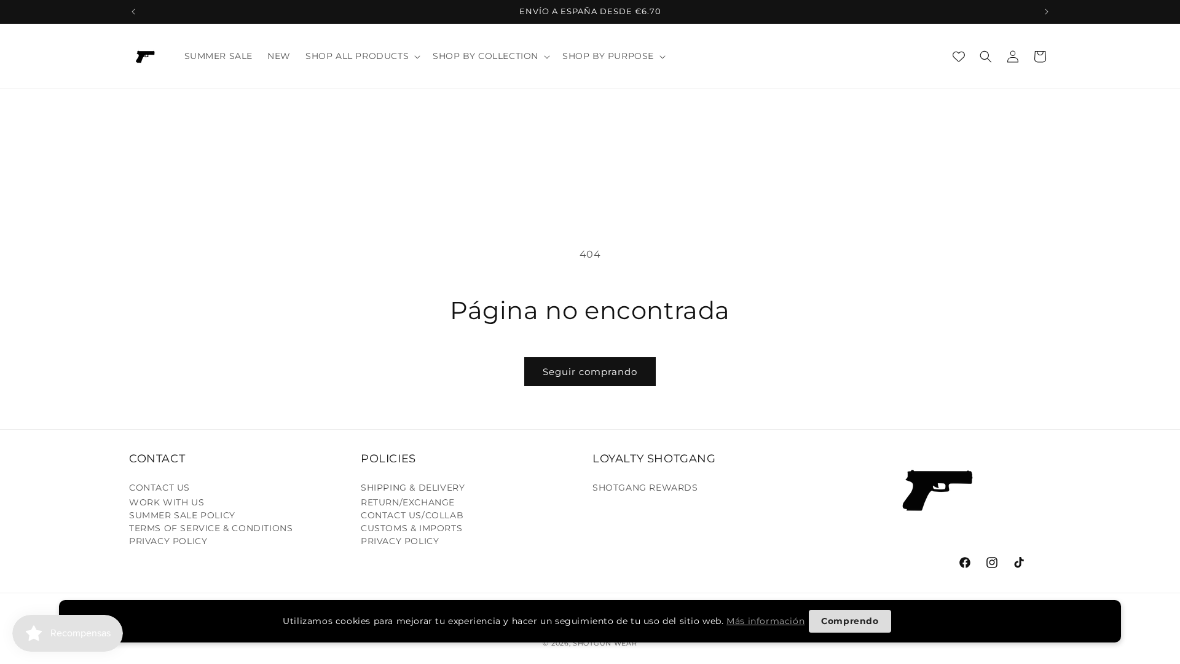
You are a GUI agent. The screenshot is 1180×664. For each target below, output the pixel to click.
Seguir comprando (590, 371)
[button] (361, 56)
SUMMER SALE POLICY (182, 515)
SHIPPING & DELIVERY (413, 487)
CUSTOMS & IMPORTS (411, 528)
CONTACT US (159, 487)
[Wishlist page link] (959, 56)
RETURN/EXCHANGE (408, 502)
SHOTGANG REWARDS (645, 487)
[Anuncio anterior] (133, 11)
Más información (765, 620)
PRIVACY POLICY (168, 541)
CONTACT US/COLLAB (412, 515)
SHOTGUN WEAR (605, 643)
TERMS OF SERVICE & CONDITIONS (211, 528)
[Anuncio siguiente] (1046, 11)
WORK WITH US (166, 502)
